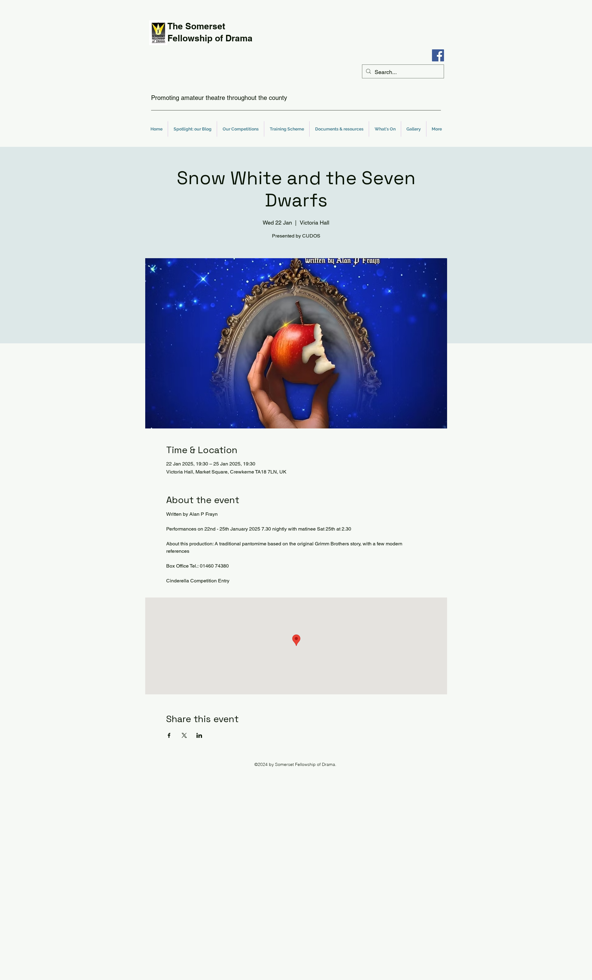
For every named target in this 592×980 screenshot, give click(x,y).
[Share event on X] (184, 735)
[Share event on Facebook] (169, 735)
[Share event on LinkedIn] (199, 735)
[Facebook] (438, 55)
